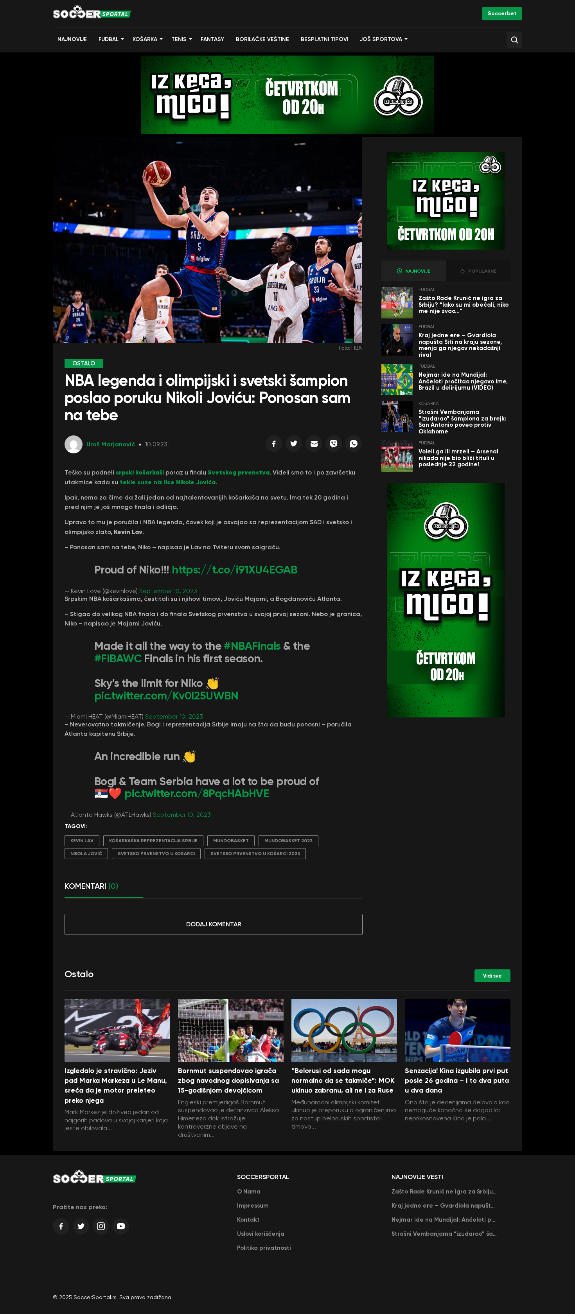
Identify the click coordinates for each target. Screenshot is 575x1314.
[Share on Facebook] (274, 445)
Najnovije (72, 39)
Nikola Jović (86, 853)
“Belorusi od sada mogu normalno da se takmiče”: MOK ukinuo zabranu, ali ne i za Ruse (343, 1080)
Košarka (145, 39)
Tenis (179, 39)
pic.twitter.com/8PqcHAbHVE (196, 793)
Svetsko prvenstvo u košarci (156, 853)
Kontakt (248, 1219)
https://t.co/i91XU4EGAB (234, 570)
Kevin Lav (81, 840)
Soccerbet (502, 13)
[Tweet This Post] (294, 445)
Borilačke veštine (262, 39)
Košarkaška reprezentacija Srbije (153, 840)
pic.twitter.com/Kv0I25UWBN (166, 696)
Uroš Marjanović (110, 444)
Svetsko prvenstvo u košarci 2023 (255, 853)
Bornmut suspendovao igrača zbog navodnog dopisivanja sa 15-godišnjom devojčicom (228, 1080)
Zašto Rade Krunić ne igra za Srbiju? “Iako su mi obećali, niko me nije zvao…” (464, 305)
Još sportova (381, 39)
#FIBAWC (118, 658)
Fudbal (109, 39)
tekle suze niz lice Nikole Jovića (168, 482)
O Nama (249, 1191)
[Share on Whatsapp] (353, 445)
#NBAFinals (252, 646)
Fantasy (212, 39)
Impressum (253, 1205)
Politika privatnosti (264, 1247)
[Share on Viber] (333, 445)
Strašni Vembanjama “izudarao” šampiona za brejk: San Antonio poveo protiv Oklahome (462, 421)
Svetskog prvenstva (239, 472)
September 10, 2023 (168, 591)
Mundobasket (231, 840)
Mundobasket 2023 (288, 840)
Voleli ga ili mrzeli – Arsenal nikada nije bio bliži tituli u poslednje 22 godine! (458, 458)
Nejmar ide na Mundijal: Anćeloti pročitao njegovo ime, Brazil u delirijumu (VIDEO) (463, 381)
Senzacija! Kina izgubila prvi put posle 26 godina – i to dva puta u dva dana (457, 1080)
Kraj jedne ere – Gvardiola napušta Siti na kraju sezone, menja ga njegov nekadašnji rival (460, 345)
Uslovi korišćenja (260, 1233)
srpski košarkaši (140, 472)
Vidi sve (492, 976)
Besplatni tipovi (324, 39)
